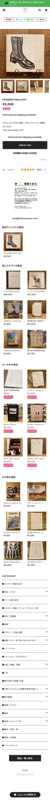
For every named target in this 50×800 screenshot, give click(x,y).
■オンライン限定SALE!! (12, 584)
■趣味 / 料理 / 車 (10, 729)
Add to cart (25, 145)
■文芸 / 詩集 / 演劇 (11, 665)
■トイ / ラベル (8, 648)
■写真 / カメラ (8, 592)
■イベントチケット (10, 745)
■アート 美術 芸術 (10, 600)
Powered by (22, 774)
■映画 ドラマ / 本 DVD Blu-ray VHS (18, 640)
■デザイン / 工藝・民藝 (12, 632)
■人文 (5, 673)
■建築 (5, 624)
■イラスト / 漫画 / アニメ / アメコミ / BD (20, 608)
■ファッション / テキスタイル (14, 656)
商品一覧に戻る (25, 758)
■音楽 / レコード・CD (11, 721)
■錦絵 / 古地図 (9, 737)
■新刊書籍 (7, 697)
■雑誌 (5, 713)
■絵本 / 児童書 (9, 616)
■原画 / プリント (9, 705)
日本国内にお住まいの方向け (25, 153)
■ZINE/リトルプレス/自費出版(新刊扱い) (20, 689)
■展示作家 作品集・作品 (13, 681)
